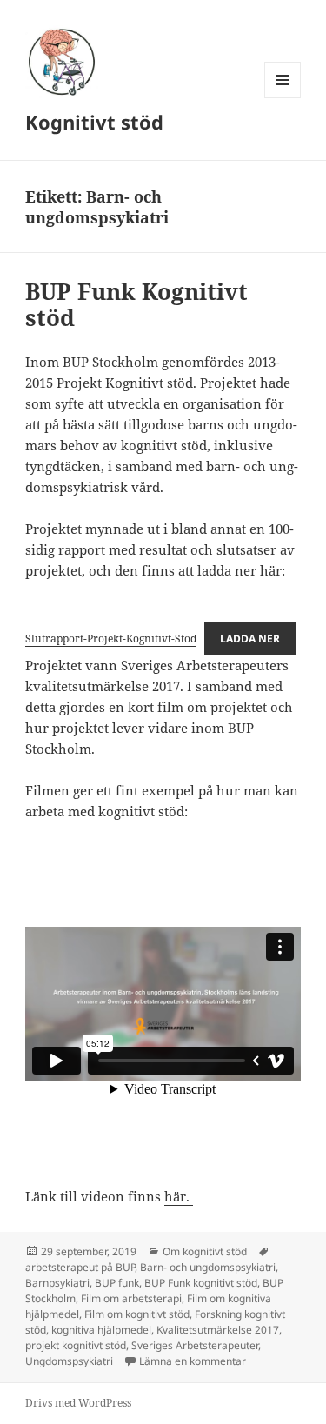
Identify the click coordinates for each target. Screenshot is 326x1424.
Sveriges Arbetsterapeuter (194, 1345)
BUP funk (117, 1282)
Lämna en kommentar (192, 1361)
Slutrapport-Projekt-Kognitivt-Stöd (110, 638)
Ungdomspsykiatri (69, 1361)
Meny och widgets (283, 97)
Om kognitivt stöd (205, 1251)
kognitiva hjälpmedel (101, 1329)
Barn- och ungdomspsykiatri (208, 1267)
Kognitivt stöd (94, 122)
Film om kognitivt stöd (137, 1314)
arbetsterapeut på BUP (80, 1267)
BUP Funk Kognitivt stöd (136, 304)
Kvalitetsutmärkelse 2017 (217, 1329)
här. (178, 1196)
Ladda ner (250, 638)
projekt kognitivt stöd (75, 1345)
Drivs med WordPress (78, 1402)
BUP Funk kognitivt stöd (200, 1282)
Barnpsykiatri (57, 1282)
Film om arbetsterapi (131, 1298)
